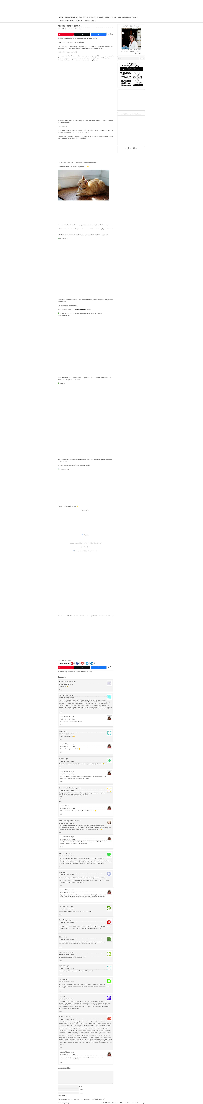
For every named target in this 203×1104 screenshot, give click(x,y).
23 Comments (78, 29)
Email (80, 1089)
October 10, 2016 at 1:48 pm (67, 839)
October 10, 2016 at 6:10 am (66, 697)
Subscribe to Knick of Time (85, 21)
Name (80, 1086)
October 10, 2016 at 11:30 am (66, 856)
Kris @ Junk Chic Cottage (68, 788)
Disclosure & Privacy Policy (127, 17)
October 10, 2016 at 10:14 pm (67, 892)
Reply (60, 690)
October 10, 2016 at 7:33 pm (66, 922)
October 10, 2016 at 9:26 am (66, 790)
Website (81, 1093)
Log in (143, 1103)
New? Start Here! (71, 17)
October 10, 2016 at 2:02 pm (67, 774)
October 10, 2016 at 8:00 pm (66, 939)
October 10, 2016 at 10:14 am (66, 823)
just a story (89, 671)
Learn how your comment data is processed (92, 1099)
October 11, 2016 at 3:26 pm (66, 968)
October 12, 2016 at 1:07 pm (66, 999)
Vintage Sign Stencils (66, 21)
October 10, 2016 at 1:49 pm (67, 808)
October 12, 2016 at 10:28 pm (66, 1019)
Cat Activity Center (85, 547)
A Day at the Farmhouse (69, 671)
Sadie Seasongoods (66, 682)
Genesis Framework (128, 1103)
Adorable (117, 1103)
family (84, 671)
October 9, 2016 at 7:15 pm (66, 684)
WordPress (138, 1103)
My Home (100, 17)
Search (142, 58)
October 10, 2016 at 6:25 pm (66, 909)
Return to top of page (64, 1103)
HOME (61, 17)
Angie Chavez (70, 29)
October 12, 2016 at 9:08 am (66, 982)
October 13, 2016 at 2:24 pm (67, 1054)
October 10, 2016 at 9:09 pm (66, 955)
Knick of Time (101, 7)
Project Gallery (110, 17)
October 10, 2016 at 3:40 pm (66, 874)
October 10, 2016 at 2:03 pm (67, 719)
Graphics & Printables (86, 17)
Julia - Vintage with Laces (68, 821)
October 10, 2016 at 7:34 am (66, 734)
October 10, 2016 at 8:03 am (66, 761)
